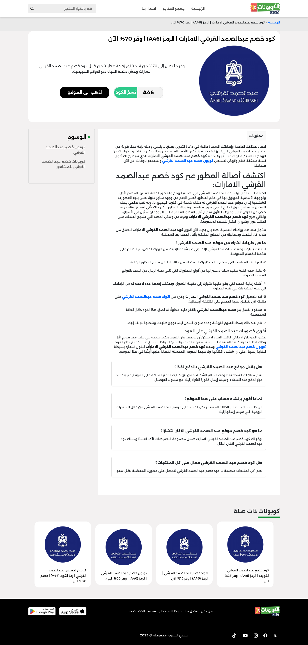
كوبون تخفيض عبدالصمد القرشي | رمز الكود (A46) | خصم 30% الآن (63, 575)
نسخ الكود (126, 92)
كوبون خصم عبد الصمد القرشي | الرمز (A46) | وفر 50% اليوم (124, 575)
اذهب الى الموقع (84, 92)
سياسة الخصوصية (142, 611)
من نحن (207, 611)
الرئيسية (198, 8)
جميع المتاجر (173, 8)
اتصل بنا (149, 8)
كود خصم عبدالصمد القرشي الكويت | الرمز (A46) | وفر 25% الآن (247, 575)
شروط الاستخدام (170, 611)
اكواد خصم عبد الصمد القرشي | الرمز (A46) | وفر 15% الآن (185, 575)
